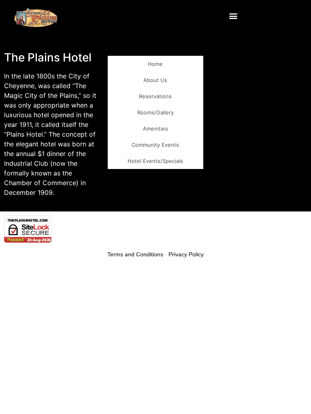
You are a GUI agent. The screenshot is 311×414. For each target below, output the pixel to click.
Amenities (155, 128)
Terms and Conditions (135, 254)
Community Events (155, 145)
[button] (233, 16)
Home (155, 64)
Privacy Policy (186, 254)
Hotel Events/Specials (155, 161)
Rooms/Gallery (155, 112)
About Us (155, 80)
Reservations (155, 96)
